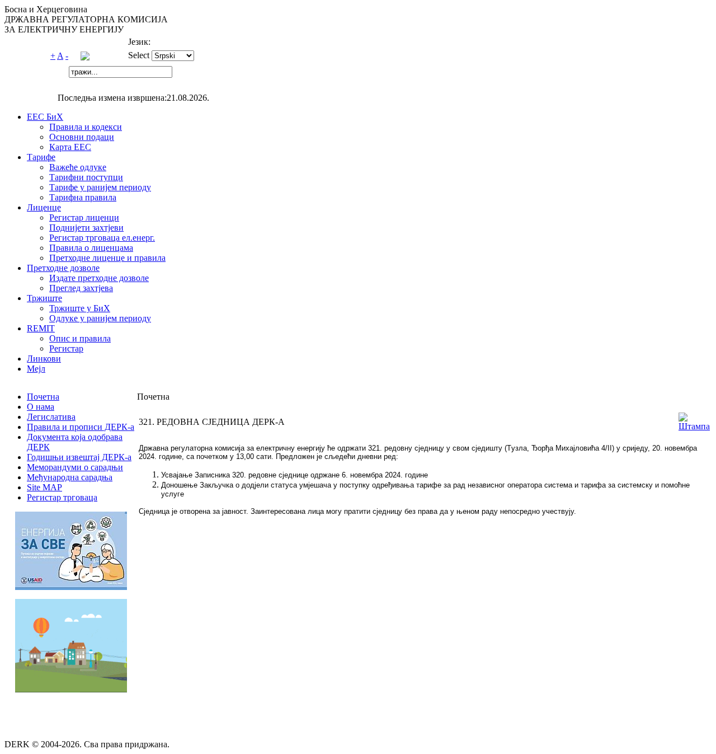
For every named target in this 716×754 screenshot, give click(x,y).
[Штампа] (694, 426)
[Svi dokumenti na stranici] (85, 57)
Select (138, 55)
